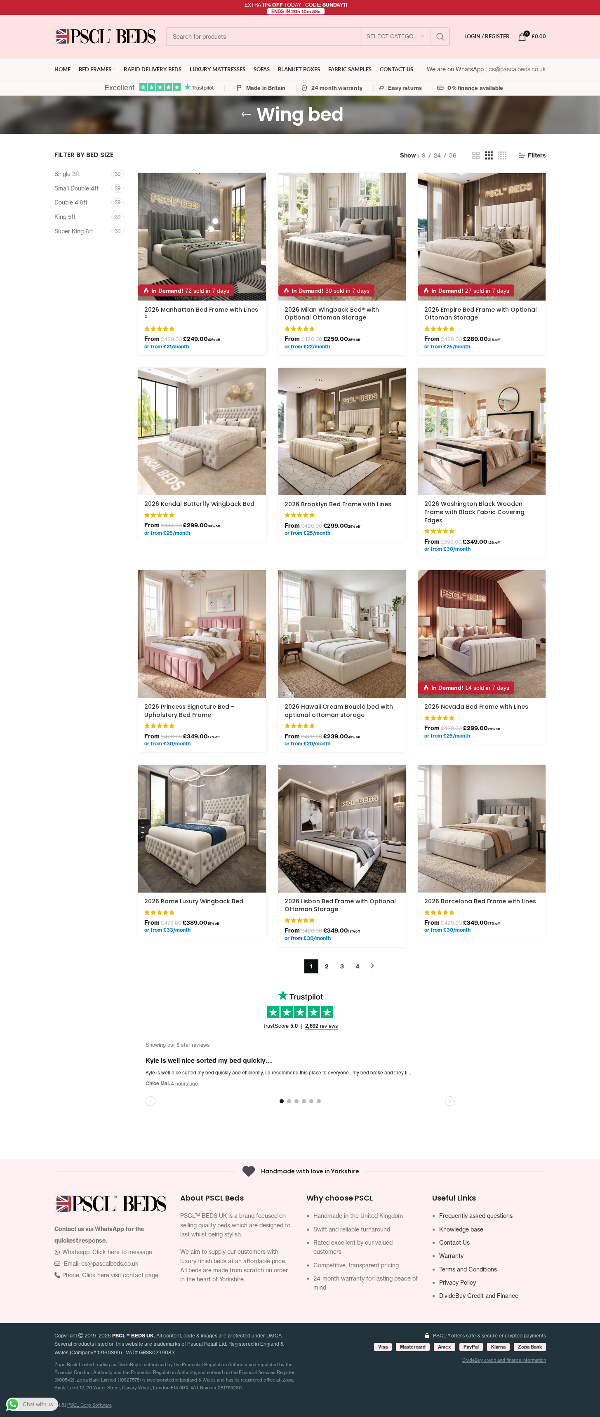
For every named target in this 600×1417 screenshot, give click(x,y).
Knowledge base (461, 1229)
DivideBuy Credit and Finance (478, 1295)
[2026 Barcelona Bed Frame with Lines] (482, 828)
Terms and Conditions (468, 1269)
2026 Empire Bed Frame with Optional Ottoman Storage (480, 313)
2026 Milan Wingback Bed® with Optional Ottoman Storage (332, 313)
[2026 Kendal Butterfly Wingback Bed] (202, 431)
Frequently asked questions (476, 1215)
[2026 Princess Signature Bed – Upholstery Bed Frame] (202, 634)
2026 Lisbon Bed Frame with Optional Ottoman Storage (340, 905)
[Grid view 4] (502, 155)
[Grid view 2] (476, 155)
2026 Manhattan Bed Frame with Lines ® (201, 313)
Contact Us (454, 1242)
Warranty (451, 1255)
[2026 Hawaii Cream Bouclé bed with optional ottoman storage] (342, 634)
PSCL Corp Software (89, 1405)
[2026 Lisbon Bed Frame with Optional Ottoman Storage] (342, 828)
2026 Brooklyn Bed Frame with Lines (338, 504)
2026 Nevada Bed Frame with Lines (476, 707)
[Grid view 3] (489, 155)
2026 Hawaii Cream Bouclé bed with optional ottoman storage (339, 711)
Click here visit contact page (120, 1274)
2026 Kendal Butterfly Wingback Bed (199, 504)
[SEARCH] (440, 36)
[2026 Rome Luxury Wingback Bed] (202, 828)
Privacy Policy (457, 1282)
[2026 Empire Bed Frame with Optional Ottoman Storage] (482, 237)
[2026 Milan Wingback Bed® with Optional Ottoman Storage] (342, 237)
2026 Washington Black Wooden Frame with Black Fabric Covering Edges (474, 512)
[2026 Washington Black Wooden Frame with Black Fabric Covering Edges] (482, 431)
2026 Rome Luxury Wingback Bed (193, 901)
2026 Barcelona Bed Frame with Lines (480, 901)
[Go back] (246, 114)
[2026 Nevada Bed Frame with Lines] (482, 634)
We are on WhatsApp (456, 69)
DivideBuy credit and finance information (504, 1360)
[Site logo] (106, 35)
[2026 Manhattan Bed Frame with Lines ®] (202, 237)
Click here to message (122, 1251)
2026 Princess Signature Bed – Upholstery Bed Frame (189, 711)
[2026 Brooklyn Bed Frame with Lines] (342, 431)
